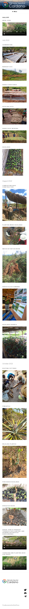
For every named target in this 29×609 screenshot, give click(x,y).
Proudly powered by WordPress (10, 605)
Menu (15, 11)
